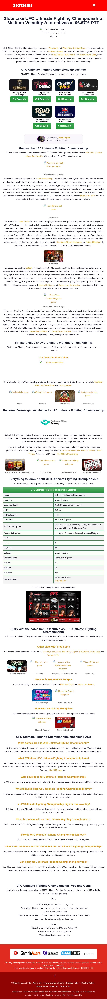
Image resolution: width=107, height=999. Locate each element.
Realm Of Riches (46, 285)
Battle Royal (49, 385)
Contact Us (65, 986)
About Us (37, 983)
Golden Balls (57, 55)
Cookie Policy (87, 983)
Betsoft (29, 268)
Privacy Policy (73, 983)
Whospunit (53, 48)
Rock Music (24, 221)
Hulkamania (70, 55)
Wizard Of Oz (53, 655)
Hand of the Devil (87, 196)
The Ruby (66, 652)
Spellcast (98, 382)
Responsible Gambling (47, 986)
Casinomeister (65, 385)
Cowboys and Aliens (52, 652)
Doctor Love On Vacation (69, 285)
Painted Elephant (93, 242)
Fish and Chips (67, 684)
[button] (94, 7)
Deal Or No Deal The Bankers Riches (78, 450)
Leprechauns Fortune (61, 331)
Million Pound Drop (87, 55)
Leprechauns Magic (38, 331)
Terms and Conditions (53, 983)
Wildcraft (39, 385)
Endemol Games (55, 51)
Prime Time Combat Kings (73, 48)
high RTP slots (55, 770)
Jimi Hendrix (37, 156)
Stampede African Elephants (69, 242)
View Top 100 (60, 581)
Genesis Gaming (45, 179)
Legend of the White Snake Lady (85, 652)
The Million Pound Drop (67, 454)
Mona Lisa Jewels (86, 684)
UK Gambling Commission (53, 965)
